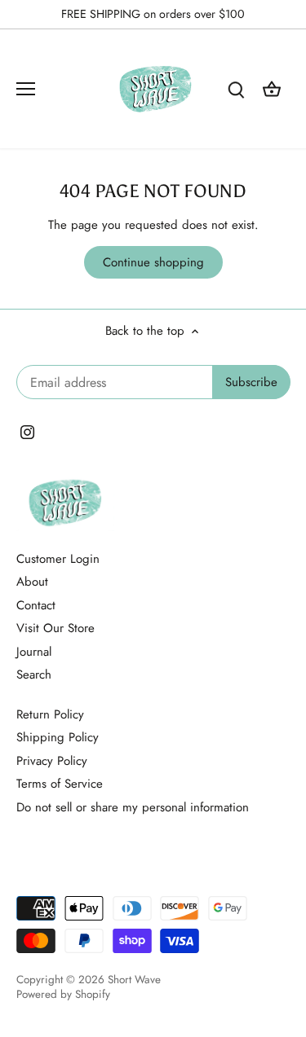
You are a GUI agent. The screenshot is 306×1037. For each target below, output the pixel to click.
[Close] (275, 410)
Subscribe (219, 600)
